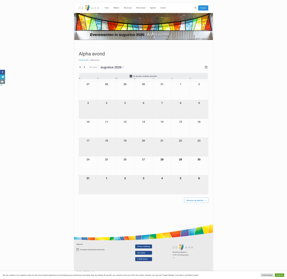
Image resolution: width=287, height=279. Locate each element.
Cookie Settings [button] (267, 275)
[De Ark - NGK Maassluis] (89, 8)
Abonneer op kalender (194, 200)
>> (174, 257)
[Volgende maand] (84, 67)
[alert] (143, 76)
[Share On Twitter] (2, 76)
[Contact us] (2, 81)
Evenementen (84, 60)
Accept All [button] (279, 275)
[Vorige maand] (80, 67)
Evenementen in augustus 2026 (117, 34)
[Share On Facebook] (2, 72)
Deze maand (93, 67)
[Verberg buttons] (1, 85)
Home (167, 38)
